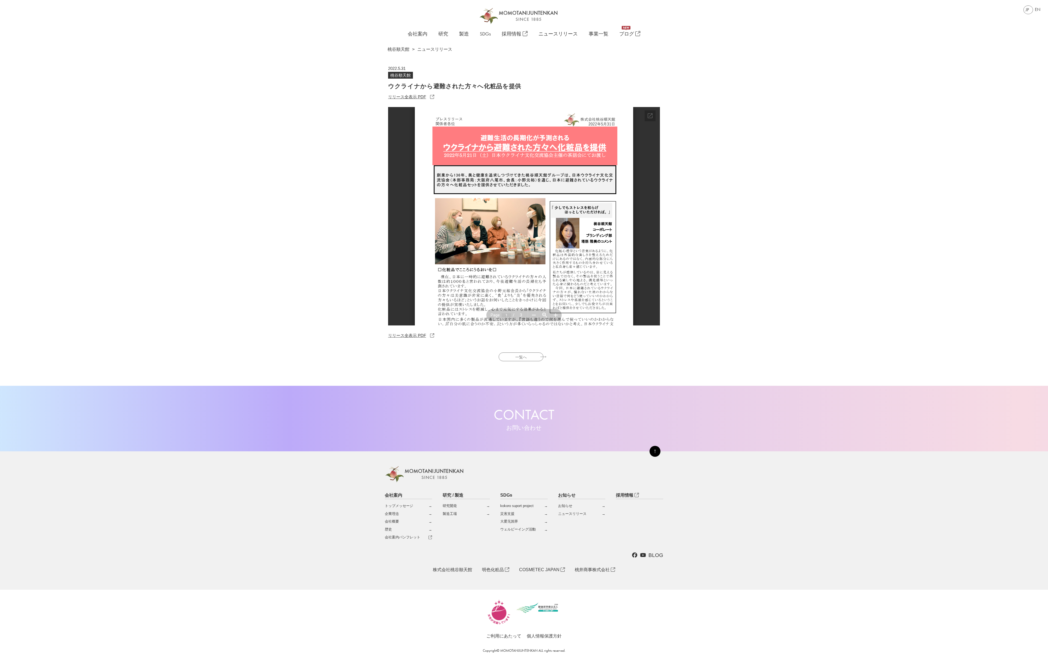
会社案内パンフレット (402, 537)
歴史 (388, 529)
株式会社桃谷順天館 (452, 569)
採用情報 (512, 34)
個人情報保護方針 (544, 636)
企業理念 (392, 514)
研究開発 (450, 506)
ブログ (627, 34)
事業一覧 (598, 34)
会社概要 (392, 521)
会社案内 (417, 34)
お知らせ (565, 506)
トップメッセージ (399, 506)
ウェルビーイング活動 (518, 529)
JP (1027, 9)
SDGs (485, 34)
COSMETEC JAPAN (540, 569)
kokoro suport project (517, 506)
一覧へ (521, 357)
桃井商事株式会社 (593, 569)
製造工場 (450, 514)
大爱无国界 (509, 521)
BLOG (655, 555)
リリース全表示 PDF (407, 96)
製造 (464, 34)
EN (1037, 9)
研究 (443, 34)
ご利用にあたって (503, 636)
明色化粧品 (493, 569)
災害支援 (507, 514)
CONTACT (524, 418)
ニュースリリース (558, 34)
